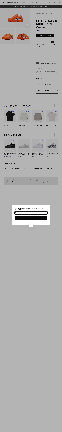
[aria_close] (31, 225)
